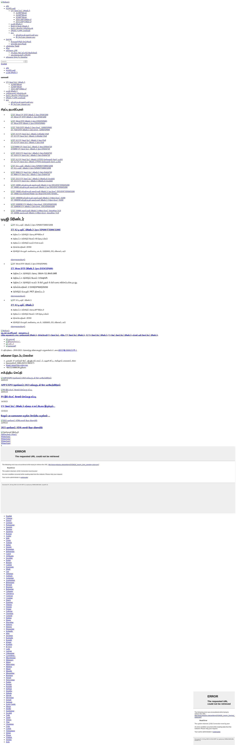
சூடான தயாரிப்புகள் (9, 333)
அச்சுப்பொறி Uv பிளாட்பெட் (48, 335)
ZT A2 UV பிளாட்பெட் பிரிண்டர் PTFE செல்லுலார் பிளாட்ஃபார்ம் (36, 162)
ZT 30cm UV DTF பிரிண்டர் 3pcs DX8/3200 (28, 117)
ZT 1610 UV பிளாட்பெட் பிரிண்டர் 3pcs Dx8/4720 (30, 155)
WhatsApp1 (5, 437)
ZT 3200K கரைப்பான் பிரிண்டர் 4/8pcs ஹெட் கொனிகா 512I (35, 213)
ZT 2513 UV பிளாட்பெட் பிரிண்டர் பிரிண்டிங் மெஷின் (32, 181)
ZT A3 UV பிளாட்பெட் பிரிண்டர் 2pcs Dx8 (27, 142)
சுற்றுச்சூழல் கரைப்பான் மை (27, 35)
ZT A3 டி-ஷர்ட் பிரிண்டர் (22, 305)
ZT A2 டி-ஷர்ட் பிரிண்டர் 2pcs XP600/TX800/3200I (31, 168)
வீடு (7, 6)
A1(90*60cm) (21, 13)
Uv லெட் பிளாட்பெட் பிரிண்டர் (120, 335)
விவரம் (22, 260)
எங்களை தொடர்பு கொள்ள (17, 57)
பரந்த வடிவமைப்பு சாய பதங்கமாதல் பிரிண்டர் (19, 335)
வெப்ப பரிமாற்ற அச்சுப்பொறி (22, 28)
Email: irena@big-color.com (17, 365)
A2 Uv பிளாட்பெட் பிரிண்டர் (96, 335)
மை (12, 33)
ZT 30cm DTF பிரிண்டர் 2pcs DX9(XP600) (28, 123)
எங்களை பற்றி (11, 50)
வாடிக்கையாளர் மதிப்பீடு (20, 55)
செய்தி (9, 39)
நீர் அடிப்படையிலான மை (25, 37)
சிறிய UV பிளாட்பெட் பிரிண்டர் (72, 335)
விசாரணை (15, 260)
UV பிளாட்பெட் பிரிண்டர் (20, 11)
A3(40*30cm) (21, 17)
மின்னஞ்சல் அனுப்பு (9, 434)
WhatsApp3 (5, 441)
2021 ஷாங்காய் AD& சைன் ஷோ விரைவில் (22, 427)
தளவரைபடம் (24, 333)
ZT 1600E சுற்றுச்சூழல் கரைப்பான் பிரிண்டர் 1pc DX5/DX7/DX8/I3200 (39, 187)
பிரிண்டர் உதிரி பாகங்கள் (20, 31)
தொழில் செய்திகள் (18, 44)
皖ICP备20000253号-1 (68, 350)
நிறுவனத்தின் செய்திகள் (21, 42)
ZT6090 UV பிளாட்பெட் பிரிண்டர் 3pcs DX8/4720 (30, 149)
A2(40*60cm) (21, 15)
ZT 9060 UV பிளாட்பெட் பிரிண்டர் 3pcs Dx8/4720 (30, 174)
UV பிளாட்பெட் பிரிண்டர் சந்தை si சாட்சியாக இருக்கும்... (28, 406)
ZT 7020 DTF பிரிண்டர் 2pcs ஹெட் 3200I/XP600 (30, 130)
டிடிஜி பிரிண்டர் (16, 24)
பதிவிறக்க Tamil (12, 46)
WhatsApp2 (5, 439)
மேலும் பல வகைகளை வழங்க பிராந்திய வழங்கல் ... (25, 415)
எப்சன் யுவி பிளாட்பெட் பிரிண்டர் (145, 335)
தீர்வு (8, 48)
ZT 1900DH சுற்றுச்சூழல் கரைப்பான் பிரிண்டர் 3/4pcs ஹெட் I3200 (37, 200)
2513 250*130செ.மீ (23, 22)
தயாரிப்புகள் (11, 8)
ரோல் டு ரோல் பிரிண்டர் (20, 26)
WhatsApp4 (5, 443)
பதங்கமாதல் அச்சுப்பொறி (16, 93)
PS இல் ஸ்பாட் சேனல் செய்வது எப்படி (18, 396)
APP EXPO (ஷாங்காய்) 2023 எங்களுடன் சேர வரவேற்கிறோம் (30, 385)
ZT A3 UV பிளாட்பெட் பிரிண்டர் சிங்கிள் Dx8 (29, 136)
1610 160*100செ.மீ (23, 19)
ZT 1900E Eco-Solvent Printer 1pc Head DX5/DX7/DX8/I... (35, 194)
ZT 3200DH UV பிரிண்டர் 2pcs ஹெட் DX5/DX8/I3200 (33, 206)
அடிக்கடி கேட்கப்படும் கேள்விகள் (24, 53)
